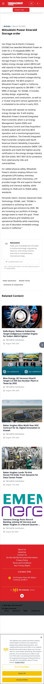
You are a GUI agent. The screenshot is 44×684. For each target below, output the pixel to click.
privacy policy (11, 268)
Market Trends (24, 281)
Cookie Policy (19, 662)
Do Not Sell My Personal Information (22, 557)
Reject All (21, 673)
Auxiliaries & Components (13, 285)
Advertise (22, 552)
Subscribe (31, 262)
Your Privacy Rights (22, 565)
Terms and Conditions (22, 563)
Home (6, 611)
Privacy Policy (22, 560)
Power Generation (9, 281)
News (25, 611)
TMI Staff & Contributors (15, 340)
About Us (22, 549)
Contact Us (22, 555)
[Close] (41, 637)
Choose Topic (19, 10)
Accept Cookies (22, 680)
